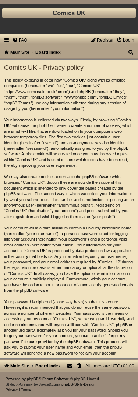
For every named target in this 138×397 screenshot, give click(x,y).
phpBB (33, 379)
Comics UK (69, 13)
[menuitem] (19, 40)
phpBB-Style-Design (78, 384)
